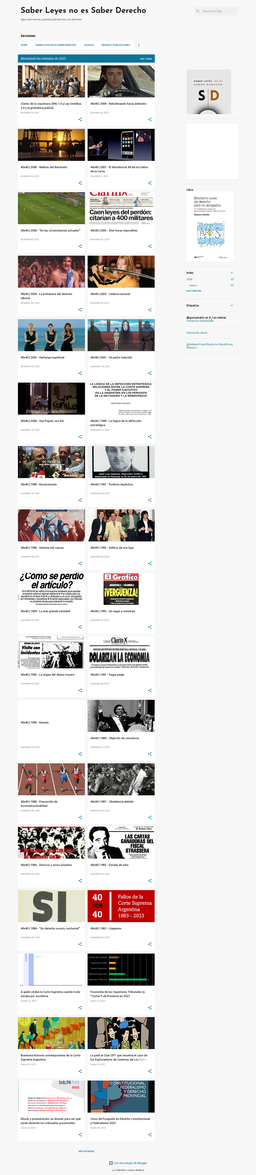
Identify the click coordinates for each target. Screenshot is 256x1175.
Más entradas (86, 1151)
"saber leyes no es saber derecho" (56, 45)
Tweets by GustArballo (200, 320)
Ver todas (146, 59)
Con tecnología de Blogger (130, 1163)
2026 (189, 279)
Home (24, 45)
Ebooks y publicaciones (116, 45)
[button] (80, 119)
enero (193, 285)
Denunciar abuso (197, 332)
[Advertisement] (168, 117)
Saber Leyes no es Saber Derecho (83, 11)
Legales (89, 45)
